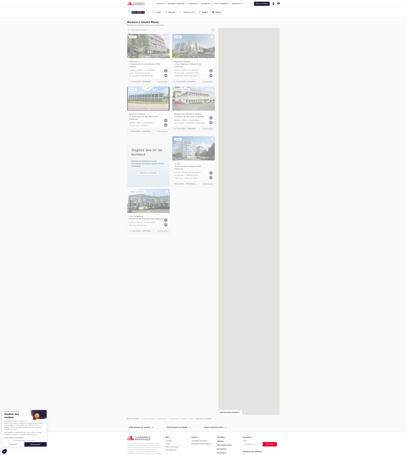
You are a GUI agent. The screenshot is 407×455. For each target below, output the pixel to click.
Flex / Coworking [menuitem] (172, 447)
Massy (191, 418)
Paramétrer (13, 444)
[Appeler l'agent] (165, 71)
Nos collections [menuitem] (171, 450)
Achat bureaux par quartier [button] (139, 427)
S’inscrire (269, 444)
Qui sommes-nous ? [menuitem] (224, 445)
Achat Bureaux (162, 418)
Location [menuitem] (169, 441)
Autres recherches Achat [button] (213, 427)
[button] (143, 12)
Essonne (184, 418)
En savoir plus (162, 81)
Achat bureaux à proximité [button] (177, 427)
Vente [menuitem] (168, 444)
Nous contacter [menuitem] (262, 3)
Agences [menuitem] (220, 441)
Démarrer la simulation (148, 173)
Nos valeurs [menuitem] (221, 453)
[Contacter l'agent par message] (165, 75)
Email (244, 440)
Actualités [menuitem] (221, 437)
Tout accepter (35, 444)
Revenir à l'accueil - (133, 418)
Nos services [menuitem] (221, 449)
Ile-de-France (174, 418)
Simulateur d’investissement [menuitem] (201, 444)
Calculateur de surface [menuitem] (199, 441)
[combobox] (145, 12)
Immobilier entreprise (148, 418)
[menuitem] (273, 3)
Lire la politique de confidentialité (13, 437)
